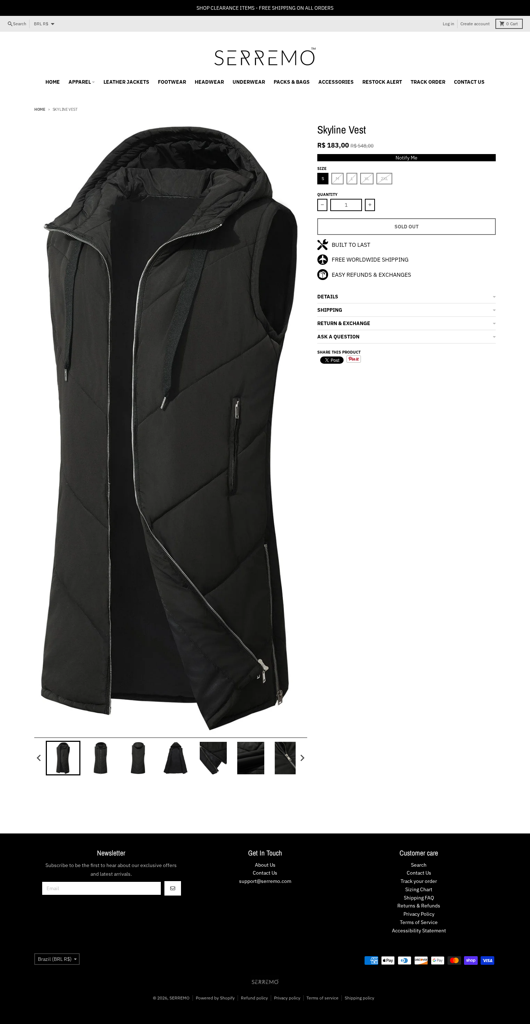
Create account (475, 23)
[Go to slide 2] (100, 758)
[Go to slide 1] (63, 758)
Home (39, 109)
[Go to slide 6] (250, 758)
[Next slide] (302, 758)
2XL (384, 178)
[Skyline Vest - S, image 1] (170, 427)
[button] (406, 296)
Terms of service (322, 998)
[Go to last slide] (39, 758)
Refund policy (254, 998)
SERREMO (179, 998)
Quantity (327, 194)
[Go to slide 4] (175, 758)
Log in (448, 23)
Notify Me (407, 157)
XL (367, 178)
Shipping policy (359, 998)
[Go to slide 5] (213, 758)
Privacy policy (287, 998)
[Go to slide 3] (138, 758)
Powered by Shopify (215, 998)
